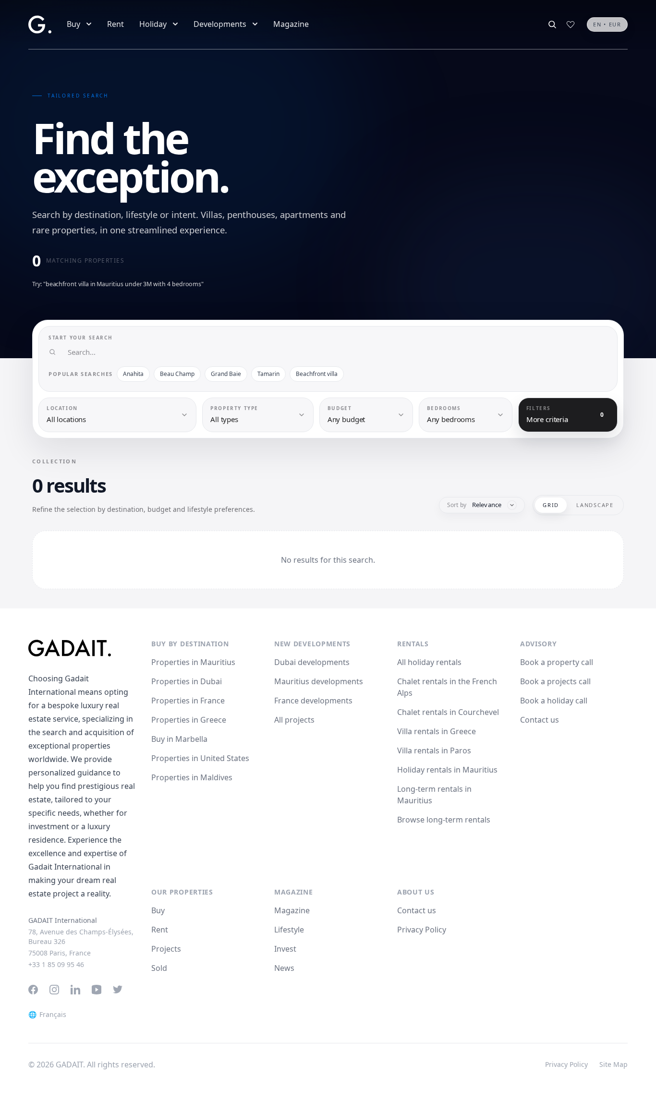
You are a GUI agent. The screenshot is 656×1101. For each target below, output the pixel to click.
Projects (166, 949)
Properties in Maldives (191, 777)
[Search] (552, 24)
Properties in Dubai (186, 681)
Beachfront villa (317, 374)
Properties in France (188, 700)
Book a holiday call (553, 700)
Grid (551, 504)
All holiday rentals (429, 662)
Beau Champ (177, 374)
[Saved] (570, 24)
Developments (220, 24)
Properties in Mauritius (193, 662)
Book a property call (556, 662)
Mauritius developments (318, 681)
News (284, 968)
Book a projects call (555, 681)
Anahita (133, 374)
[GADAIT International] (39, 24)
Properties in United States (200, 758)
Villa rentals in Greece (436, 731)
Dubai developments (312, 662)
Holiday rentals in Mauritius (447, 769)
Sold (159, 968)
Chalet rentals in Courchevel (448, 712)
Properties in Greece (188, 719)
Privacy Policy (421, 929)
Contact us (539, 719)
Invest (285, 949)
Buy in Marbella (179, 739)
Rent (115, 24)
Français (47, 1014)
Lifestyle (289, 929)
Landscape (595, 504)
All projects (294, 719)
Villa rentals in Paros (434, 750)
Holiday (153, 24)
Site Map (613, 1064)
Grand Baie (226, 374)
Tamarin (268, 374)
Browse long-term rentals (443, 819)
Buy (73, 24)
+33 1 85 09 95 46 (56, 964)
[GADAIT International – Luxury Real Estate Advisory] (82, 647)
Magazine (291, 24)
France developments (313, 700)
